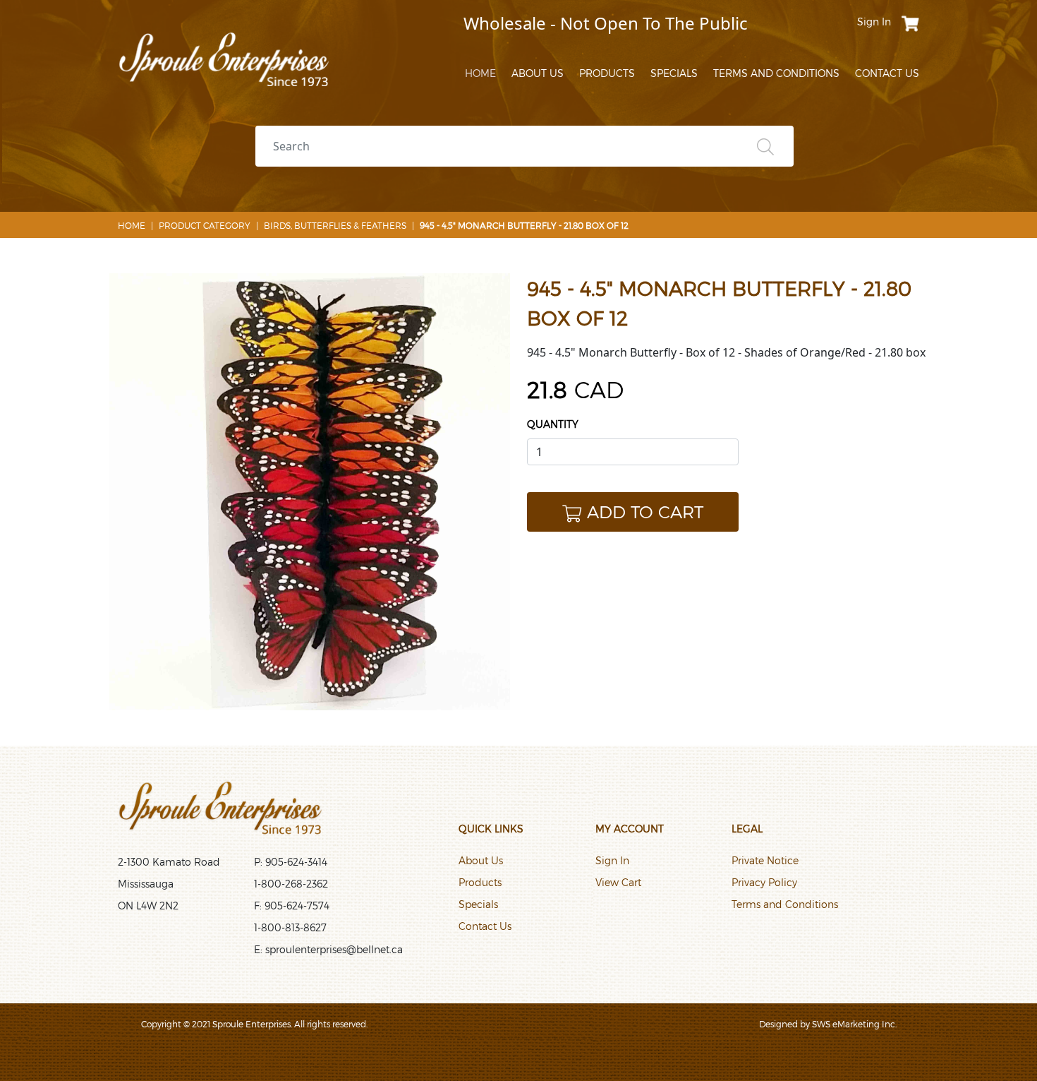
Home (131, 225)
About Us (481, 860)
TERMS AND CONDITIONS (776, 73)
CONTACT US (887, 73)
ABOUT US (537, 73)
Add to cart (645, 511)
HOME (480, 73)
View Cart (618, 882)
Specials (478, 904)
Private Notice (765, 860)
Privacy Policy (764, 882)
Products (480, 882)
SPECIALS (674, 73)
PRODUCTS (607, 73)
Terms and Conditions (785, 904)
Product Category (204, 225)
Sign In (612, 860)
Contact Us (485, 926)
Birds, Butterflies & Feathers (335, 225)
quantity (552, 424)
